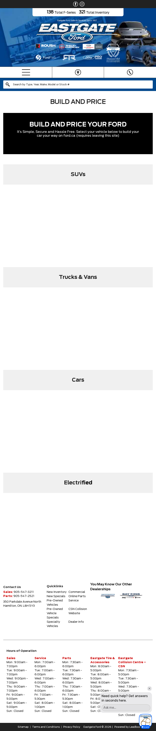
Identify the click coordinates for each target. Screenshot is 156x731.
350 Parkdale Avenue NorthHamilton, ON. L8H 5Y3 (22, 603)
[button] (28, 226)
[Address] (78, 72)
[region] (78, 226)
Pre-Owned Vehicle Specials (55, 613)
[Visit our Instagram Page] (81, 4)
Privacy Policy (71, 727)
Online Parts (77, 596)
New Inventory (57, 592)
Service (73, 600)
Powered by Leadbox (127, 727)
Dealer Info (76, 622)
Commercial (76, 592)
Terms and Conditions (46, 727)
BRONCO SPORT (29, 203)
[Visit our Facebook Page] (75, 4)
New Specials (56, 596)
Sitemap (23, 727)
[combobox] (78, 84)
